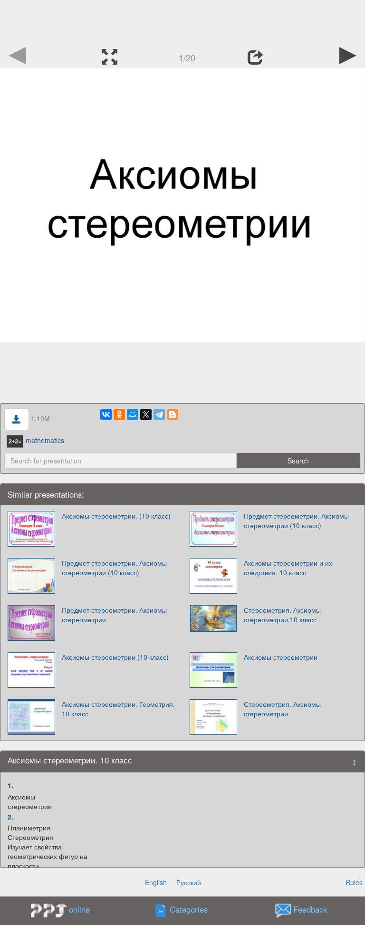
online (79, 909)
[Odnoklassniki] (119, 414)
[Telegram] (159, 414)
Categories (189, 909)
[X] (146, 414)
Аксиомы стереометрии (280, 657)
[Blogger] (172, 414)
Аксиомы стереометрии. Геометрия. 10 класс (118, 708)
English (156, 882)
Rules (354, 882)
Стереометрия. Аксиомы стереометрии (282, 708)
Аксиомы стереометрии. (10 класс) (116, 515)
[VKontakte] (106, 414)
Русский (188, 882)
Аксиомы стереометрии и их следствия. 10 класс (288, 567)
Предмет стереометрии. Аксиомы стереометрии (114, 614)
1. (10, 785)
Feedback (310, 909)
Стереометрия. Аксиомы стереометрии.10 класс (282, 614)
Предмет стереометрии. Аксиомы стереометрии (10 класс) (296, 520)
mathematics (45, 440)
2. (10, 816)
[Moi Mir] (132, 414)
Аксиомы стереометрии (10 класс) (115, 657)
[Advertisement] (182, 21)
